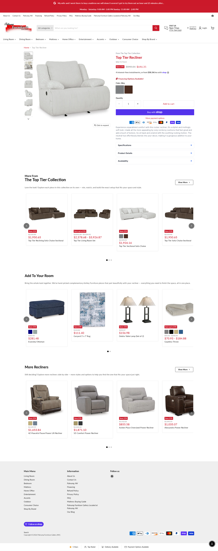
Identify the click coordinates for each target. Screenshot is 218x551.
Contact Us (16, 16)
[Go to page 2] (109, 260)
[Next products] (191, 226)
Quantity (119, 98)
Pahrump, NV (28, 16)
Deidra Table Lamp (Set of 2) (131, 336)
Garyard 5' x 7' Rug (82, 336)
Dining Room (25, 39)
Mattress (53, 39)
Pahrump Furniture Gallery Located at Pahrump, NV (112, 16)
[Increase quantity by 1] (138, 103)
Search (26, 532)
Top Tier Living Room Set (84, 240)
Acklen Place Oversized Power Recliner (136, 427)
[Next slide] (28, 119)
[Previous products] (26, 226)
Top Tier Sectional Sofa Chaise (132, 246)
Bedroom (40, 39)
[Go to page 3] (111, 260)
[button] (28, 56)
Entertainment (85, 39)
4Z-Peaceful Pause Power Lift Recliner (45, 433)
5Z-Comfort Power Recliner (86, 433)
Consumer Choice (130, 39)
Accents (101, 39)
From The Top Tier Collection (128, 53)
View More (183, 182)
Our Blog (136, 16)
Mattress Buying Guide (83, 16)
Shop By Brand (149, 39)
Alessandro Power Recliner (176, 427)
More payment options (155, 118)
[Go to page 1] (107, 260)
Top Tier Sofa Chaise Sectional (178, 240)
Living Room (8, 39)
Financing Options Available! (131, 78)
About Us (6, 16)
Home (26, 47)
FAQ (70, 16)
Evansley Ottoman (36, 341)
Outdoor (113, 39)
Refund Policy (49, 16)
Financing (38, 16)
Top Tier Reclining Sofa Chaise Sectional (45, 240)
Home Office (68, 39)
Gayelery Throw (172, 341)
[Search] (156, 28)
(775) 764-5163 (175, 30)
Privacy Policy (62, 16)
